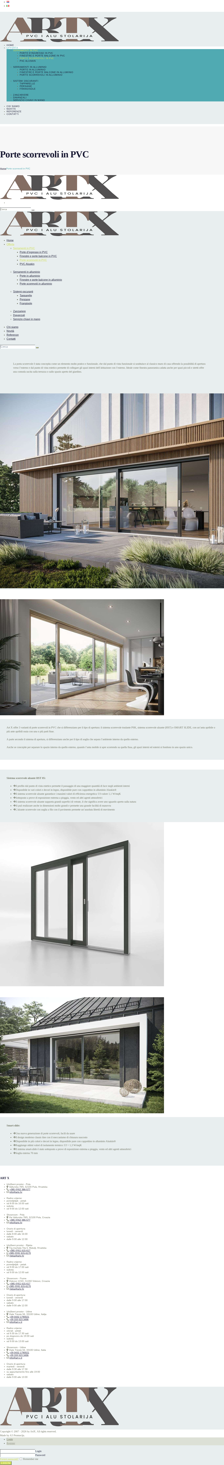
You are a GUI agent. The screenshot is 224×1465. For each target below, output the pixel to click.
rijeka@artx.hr (17, 1255)
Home (3, 168)
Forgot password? (9, 1459)
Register (11, 1443)
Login (10, 1439)
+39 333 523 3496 (19, 1319)
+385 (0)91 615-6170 (20, 1253)
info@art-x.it (16, 1322)
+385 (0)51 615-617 (20, 1250)
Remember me (30, 1459)
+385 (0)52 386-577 (20, 1189)
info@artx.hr (16, 1192)
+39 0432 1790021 (19, 1316)
